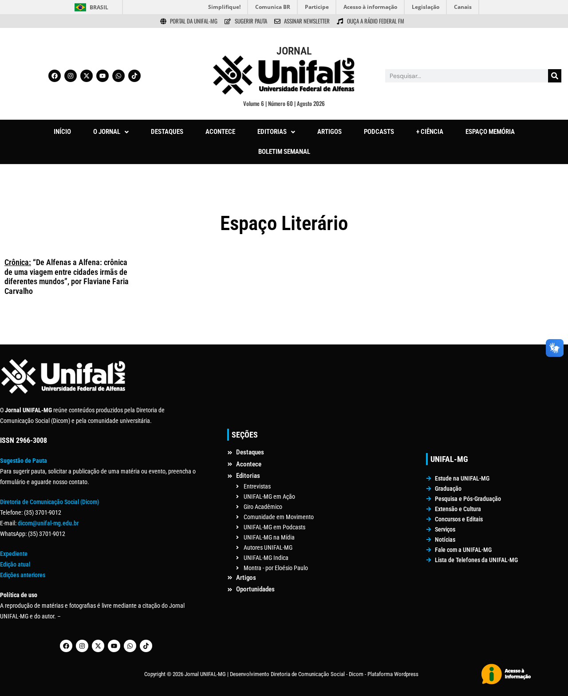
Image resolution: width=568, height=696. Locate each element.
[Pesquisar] (554, 75)
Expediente (14, 553)
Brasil (99, 7)
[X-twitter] (86, 76)
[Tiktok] (134, 76)
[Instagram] (70, 76)
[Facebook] (54, 76)
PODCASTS (379, 132)
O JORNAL (106, 132)
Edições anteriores (22, 575)
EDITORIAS (272, 132)
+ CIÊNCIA (429, 132)
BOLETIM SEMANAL (284, 152)
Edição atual (15, 564)
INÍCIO (62, 132)
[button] (111, 132)
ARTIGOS (329, 132)
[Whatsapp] (118, 76)
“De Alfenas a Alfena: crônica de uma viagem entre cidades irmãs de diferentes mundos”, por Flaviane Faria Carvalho (66, 277)
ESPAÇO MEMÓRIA (490, 132)
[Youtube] (102, 76)
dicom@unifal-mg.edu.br (48, 523)
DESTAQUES (167, 132)
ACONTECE (220, 132)
